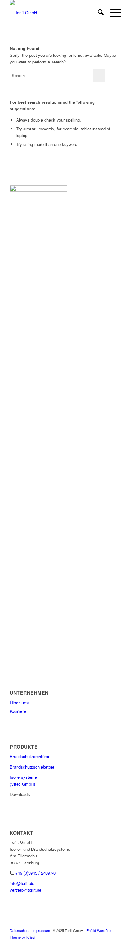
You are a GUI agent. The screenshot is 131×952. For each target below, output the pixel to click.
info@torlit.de (22, 883)
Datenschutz (20, 930)
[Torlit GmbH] (54, 12)
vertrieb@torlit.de (25, 890)
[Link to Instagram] (116, 944)
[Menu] (112, 12)
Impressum (41, 930)
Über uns (19, 702)
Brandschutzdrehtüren (30, 756)
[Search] (97, 12)
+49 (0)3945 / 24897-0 (35, 873)
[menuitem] (97, 12)
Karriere (18, 711)
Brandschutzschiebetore (32, 767)
